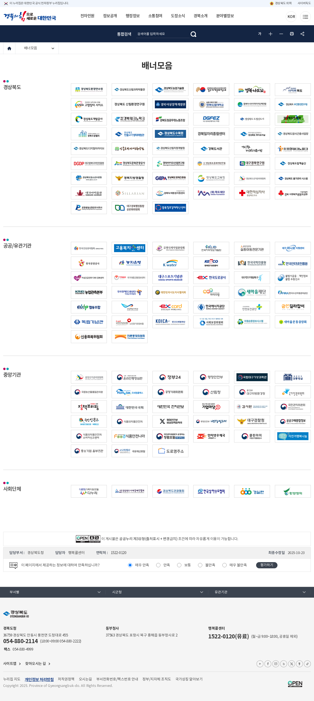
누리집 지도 (12, 679)
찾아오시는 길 (35, 664)
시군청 (117, 592)
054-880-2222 (70, 641)
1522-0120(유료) (228, 636)
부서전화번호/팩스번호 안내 (117, 679)
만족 (166, 565)
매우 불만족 (238, 565)
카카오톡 (299, 663)
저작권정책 (66, 679)
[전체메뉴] (305, 16)
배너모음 (30, 48)
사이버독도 (304, 3)
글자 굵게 (259, 33)
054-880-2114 (20, 641)
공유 (302, 33)
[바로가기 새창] (129, 88)
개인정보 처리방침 (39, 679)
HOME (9, 48)
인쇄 (292, 33)
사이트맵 (9, 664)
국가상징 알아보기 (189, 679)
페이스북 (267, 663)
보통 (187, 565)
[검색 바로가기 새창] (193, 34)
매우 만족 (142, 565)
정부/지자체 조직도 (156, 679)
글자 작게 (281, 33)
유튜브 (260, 663)
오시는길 (85, 679)
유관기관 (221, 592)
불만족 (210, 565)
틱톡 (307, 663)
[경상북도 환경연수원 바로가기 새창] (89, 88)
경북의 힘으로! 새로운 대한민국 (30, 16)
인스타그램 (275, 663)
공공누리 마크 (295, 684)
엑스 (291, 663)
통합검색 (124, 34)
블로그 (283, 663)
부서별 (14, 592)
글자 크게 (270, 33)
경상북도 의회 (283, 3)
